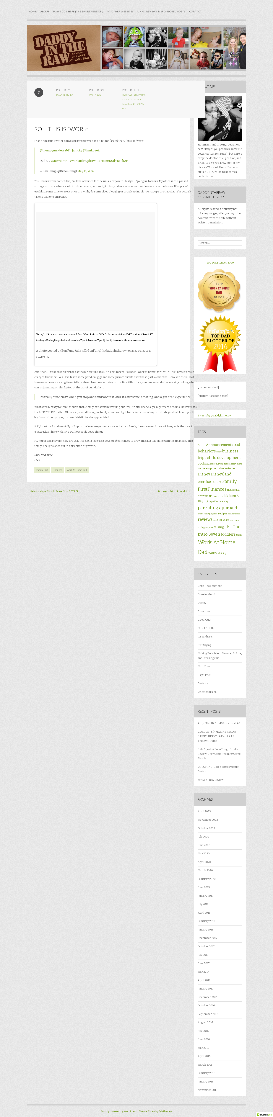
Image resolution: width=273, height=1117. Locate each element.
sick (215, 520)
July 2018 (203, 904)
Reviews (203, 683)
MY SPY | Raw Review (210, 779)
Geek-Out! (204, 619)
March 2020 (205, 870)
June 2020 (204, 845)
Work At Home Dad (77, 470)
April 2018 (204, 912)
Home (33, 11)
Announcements (219, 445)
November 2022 (208, 819)
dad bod (227, 464)
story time (234, 520)
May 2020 (204, 853)
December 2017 (207, 938)
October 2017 (206, 946)
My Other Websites (120, 11)
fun (238, 490)
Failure (216, 482)
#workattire (77, 161)
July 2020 (203, 836)
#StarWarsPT (59, 161)
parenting (223, 501)
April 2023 (204, 811)
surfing (201, 527)
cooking (204, 463)
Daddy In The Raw (64, 95)
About (44, 11)
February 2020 (207, 879)
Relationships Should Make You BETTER (53, 491)
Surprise (209, 527)
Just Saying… (205, 645)
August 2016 (205, 1022)
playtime (213, 514)
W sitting (222, 553)
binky (219, 452)
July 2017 (203, 954)
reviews (205, 519)
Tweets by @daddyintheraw (214, 415)
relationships (234, 514)
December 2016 (207, 997)
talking (219, 527)
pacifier (214, 501)
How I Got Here (129, 95)
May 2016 (203, 1047)
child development (224, 457)
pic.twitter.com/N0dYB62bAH (107, 161)
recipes (223, 513)
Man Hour (204, 666)
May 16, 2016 (85, 171)
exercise (204, 482)
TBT (228, 526)
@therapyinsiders (52, 150)
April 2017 (204, 980)
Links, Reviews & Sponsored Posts (161, 11)
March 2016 (205, 1064)
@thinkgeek (91, 150)
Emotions (204, 611)
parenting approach (218, 507)
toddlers (228, 534)
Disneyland (221, 474)
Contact (195, 11)
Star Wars (223, 519)
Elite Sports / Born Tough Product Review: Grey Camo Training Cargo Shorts (219, 754)
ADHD (201, 445)
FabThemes (165, 1111)
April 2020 (204, 862)
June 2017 (204, 963)
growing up (205, 496)
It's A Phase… (206, 636)
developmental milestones (218, 468)
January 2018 (205, 929)
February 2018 (206, 921)
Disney (204, 474)
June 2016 (204, 1039)
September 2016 (208, 1014)
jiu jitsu (207, 501)
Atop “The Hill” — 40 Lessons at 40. (219, 723)
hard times (218, 496)
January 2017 (205, 988)
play (207, 514)
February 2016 (206, 1073)
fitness (231, 489)
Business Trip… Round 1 (174, 491)
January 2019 (206, 895)
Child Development (210, 586)
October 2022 (206, 828)
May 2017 (203, 971)
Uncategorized (207, 692)
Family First (42, 470)
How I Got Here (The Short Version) (78, 11)
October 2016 (206, 1005)
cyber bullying (216, 464)
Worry (212, 553)
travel (239, 535)
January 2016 (206, 1081)
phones (201, 514)
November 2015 (207, 1090)
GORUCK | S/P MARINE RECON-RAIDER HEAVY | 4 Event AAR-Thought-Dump (217, 736)
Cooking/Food (206, 594)
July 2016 (203, 1031)
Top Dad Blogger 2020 (220, 262)
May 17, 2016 (95, 95)
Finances (57, 470)
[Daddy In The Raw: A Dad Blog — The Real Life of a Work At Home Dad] (136, 51)
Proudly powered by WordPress (119, 1111)
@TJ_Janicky (73, 150)
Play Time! (204, 675)
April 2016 (204, 1056)
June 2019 (204, 887)
